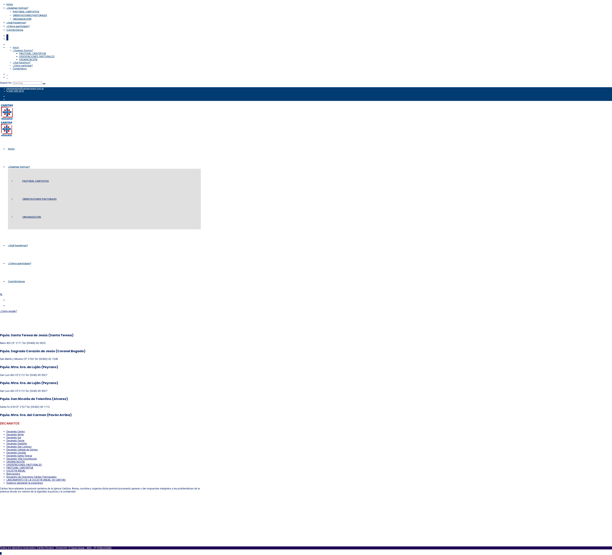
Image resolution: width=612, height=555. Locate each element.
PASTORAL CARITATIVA (26, 11)
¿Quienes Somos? (17, 8)
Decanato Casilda (16, 452)
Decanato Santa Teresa (19, 455)
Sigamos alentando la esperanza (24, 482)
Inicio (9, 4)
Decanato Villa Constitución (21, 458)
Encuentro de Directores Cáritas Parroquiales (31, 476)
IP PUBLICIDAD (103, 547)
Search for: (6, 82)
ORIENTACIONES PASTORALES (30, 15)
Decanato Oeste (15, 440)
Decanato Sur (13, 437)
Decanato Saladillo (16, 443)
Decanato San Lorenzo (19, 446)
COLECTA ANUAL (16, 470)
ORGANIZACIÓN (22, 19)
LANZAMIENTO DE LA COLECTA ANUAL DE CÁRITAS (36, 479)
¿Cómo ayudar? (8, 311)
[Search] (44, 83)
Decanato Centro (15, 431)
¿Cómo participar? (18, 26)
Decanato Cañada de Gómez (22, 449)
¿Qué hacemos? (16, 22)
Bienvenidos (13, 473)
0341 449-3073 (16, 91)
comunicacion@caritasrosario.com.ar (25, 88)
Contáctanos (14, 30)
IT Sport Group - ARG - (81, 547)
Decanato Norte (15, 434)
